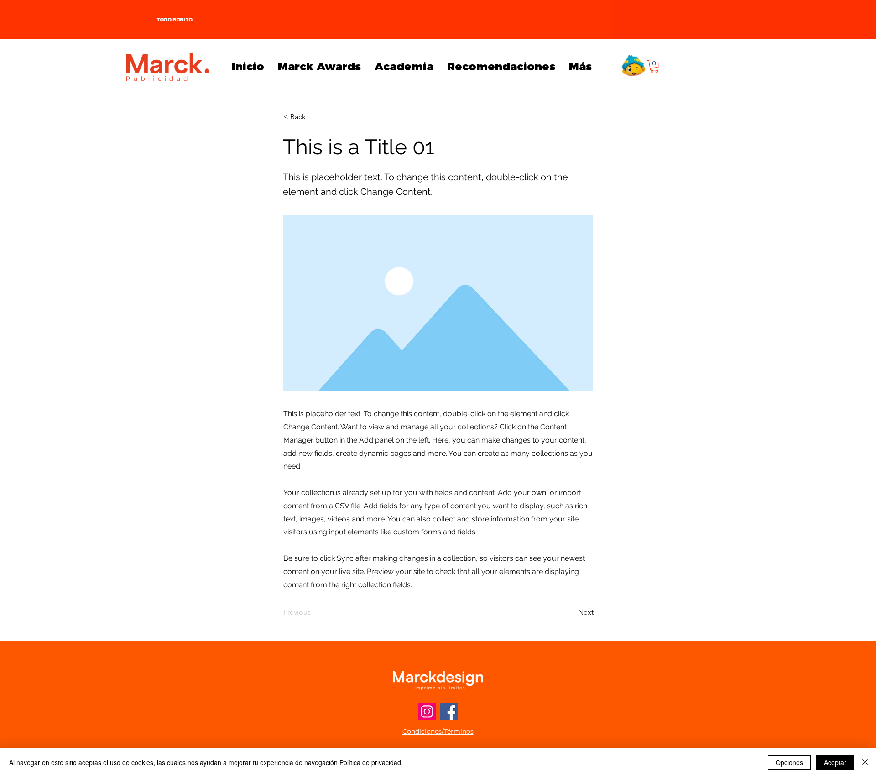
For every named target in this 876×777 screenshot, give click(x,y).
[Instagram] (427, 711)
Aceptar (835, 762)
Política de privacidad (370, 762)
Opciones (789, 762)
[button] (654, 66)
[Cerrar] (865, 762)
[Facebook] (449, 711)
